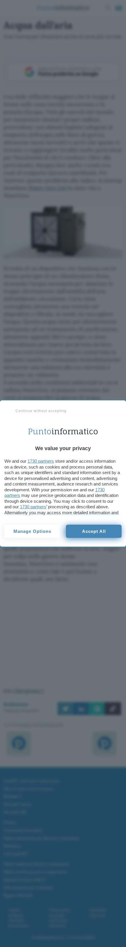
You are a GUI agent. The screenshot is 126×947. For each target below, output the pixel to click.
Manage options (32, 531)
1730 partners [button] (41, 461)
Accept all (94, 531)
